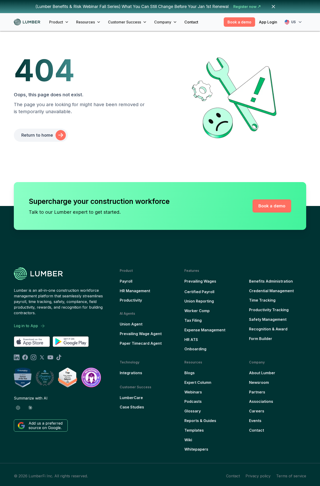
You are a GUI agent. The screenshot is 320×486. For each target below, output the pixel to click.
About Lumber (262, 372)
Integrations (131, 372)
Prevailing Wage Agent (141, 333)
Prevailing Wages (200, 281)
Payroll (126, 281)
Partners (257, 392)
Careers (256, 411)
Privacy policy (258, 476)
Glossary (192, 411)
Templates (194, 430)
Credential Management (271, 290)
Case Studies (132, 407)
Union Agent (131, 324)
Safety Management (268, 319)
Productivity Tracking (269, 309)
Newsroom (259, 382)
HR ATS (191, 339)
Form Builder (260, 338)
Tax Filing (193, 320)
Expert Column (197, 382)
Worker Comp (197, 310)
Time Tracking (262, 300)
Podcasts (193, 401)
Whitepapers (196, 449)
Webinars (193, 392)
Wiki (188, 439)
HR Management (135, 290)
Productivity (131, 300)
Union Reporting (199, 301)
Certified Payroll (199, 291)
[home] (29, 22)
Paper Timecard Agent (141, 343)
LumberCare (131, 397)
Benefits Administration (271, 281)
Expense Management (204, 330)
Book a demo (239, 22)
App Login (268, 22)
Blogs (189, 372)
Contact (191, 22)
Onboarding (195, 349)
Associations (261, 401)
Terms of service (291, 476)
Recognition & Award (268, 329)
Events (255, 420)
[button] (58, 22)
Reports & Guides (200, 420)
